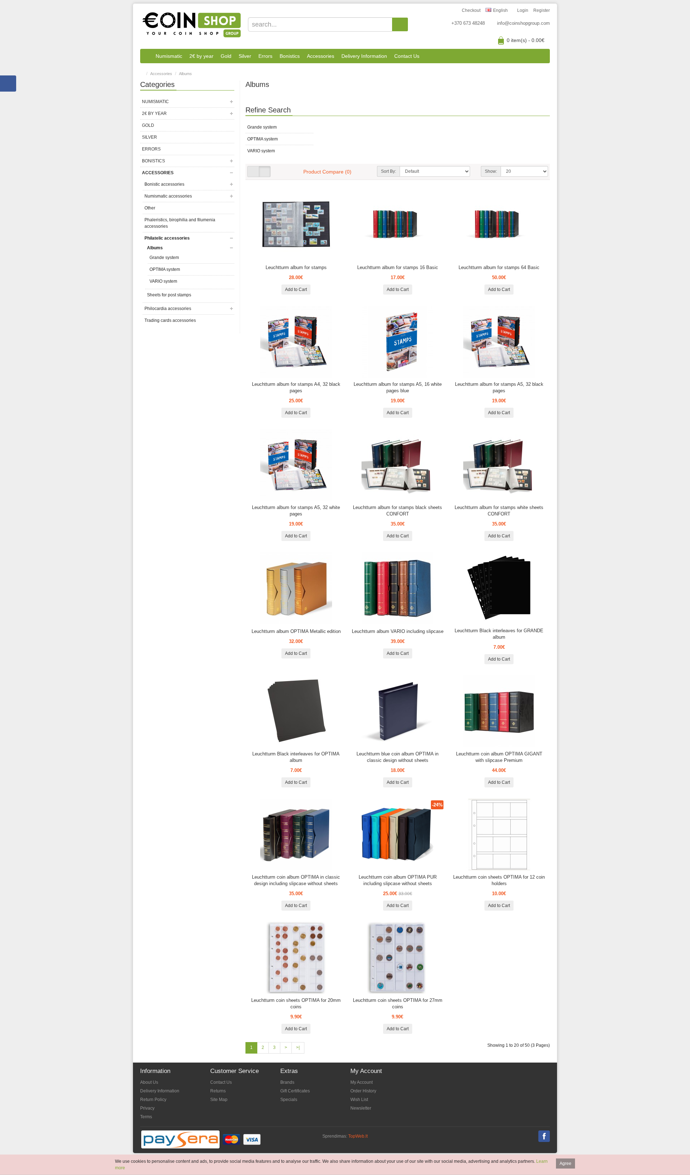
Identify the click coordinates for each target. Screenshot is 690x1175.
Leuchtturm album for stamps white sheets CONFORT (499, 511)
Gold (226, 56)
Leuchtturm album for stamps (296, 267)
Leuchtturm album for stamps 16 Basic (397, 267)
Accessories (320, 56)
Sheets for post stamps (169, 294)
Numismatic (169, 56)
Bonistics (290, 56)
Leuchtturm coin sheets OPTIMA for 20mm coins (296, 1003)
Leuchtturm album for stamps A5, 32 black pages (499, 387)
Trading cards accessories (170, 320)
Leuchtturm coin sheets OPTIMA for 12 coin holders (499, 880)
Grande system (164, 257)
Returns (218, 1090)
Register (541, 10)
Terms (146, 1116)
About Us (149, 1082)
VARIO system (163, 281)
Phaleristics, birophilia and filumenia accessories (179, 223)
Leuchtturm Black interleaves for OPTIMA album (296, 757)
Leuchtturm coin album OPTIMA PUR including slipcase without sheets (398, 880)
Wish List (359, 1099)
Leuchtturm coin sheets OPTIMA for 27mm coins (397, 1003)
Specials (288, 1099)
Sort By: (388, 171)
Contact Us (406, 56)
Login (522, 10)
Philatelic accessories (167, 238)
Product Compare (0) (327, 172)
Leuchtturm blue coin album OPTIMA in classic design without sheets (397, 757)
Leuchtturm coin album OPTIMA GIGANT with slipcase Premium (499, 757)
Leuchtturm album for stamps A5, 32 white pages (296, 511)
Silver (245, 56)
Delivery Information (364, 56)
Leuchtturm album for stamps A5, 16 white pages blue (398, 387)
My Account (361, 1082)
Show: (491, 171)
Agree (565, 1163)
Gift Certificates (295, 1090)
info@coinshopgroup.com (523, 23)
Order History (363, 1090)
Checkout (471, 10)
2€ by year (201, 56)
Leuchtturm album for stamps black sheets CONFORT (397, 511)
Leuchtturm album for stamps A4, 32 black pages (296, 387)
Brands (287, 1082)
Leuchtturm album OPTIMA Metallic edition (296, 631)
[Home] (146, 56)
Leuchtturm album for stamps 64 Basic (499, 267)
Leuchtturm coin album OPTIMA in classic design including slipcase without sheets (296, 880)
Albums (185, 73)
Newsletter (360, 1108)
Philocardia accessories (167, 308)
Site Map (218, 1099)
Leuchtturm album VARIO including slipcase (397, 631)
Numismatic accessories (168, 196)
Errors (265, 56)
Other (149, 208)
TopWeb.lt (358, 1136)
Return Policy (153, 1099)
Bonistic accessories (164, 184)
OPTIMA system (165, 269)
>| (298, 1047)
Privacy (147, 1108)
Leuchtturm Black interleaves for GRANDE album (499, 634)
